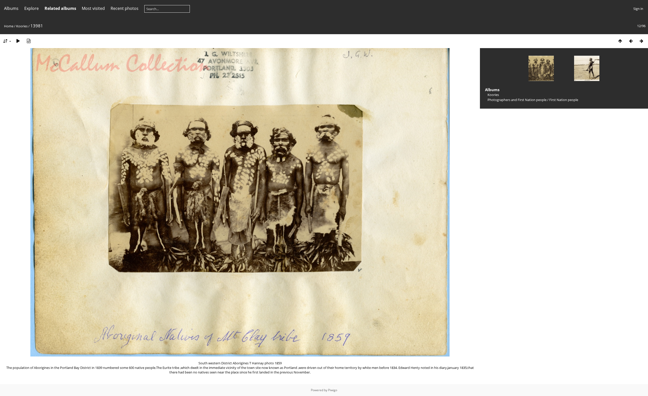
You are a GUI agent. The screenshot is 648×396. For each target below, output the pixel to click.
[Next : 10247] (641, 41)
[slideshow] (18, 41)
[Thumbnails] (620, 41)
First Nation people (563, 99)
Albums (11, 8)
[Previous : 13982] (630, 41)
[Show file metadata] (28, 41)
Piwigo (332, 390)
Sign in (638, 8)
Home (8, 26)
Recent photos (124, 8)
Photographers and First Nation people (517, 99)
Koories (22, 26)
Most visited (93, 8)
